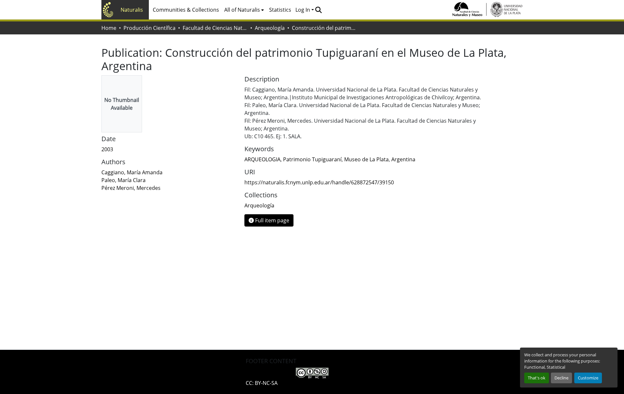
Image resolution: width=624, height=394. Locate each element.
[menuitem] (244, 9)
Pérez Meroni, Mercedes (131, 187)
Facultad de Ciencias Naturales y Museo (215, 27)
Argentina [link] (403, 159)
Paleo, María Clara (123, 180)
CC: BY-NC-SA (262, 383)
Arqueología (270, 27)
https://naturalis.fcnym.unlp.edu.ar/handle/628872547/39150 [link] (319, 182)
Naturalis (132, 9)
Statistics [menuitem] (280, 9)
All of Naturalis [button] (242, 9)
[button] (318, 10)
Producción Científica (150, 27)
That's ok (536, 378)
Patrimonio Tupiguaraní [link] (312, 159)
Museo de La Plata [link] (366, 159)
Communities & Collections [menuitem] (186, 9)
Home (108, 27)
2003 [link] (107, 149)
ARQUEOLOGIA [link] (262, 159)
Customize (588, 378)
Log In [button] (303, 9)
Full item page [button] (271, 220)
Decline (561, 378)
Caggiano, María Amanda (131, 172)
